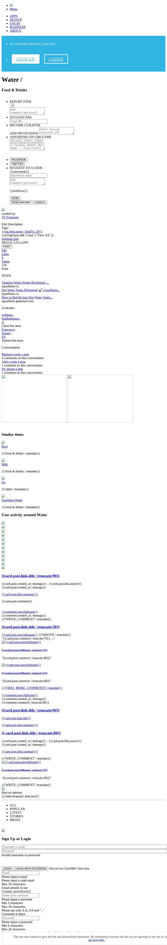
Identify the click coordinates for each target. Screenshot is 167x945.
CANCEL (40, 202)
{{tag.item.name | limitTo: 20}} (22, 231)
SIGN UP (25, 59)
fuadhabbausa (10, 318)
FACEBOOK (18, 159)
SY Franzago (10, 217)
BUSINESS (17, 27)
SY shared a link (12, 369)
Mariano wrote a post (15, 354)
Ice (3, 482)
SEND (15, 198)
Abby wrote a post (13, 361)
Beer (5, 446)
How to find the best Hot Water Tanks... (27, 297)
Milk (5, 464)
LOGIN (15, 23)
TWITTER (17, 164)
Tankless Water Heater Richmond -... (25, 282)
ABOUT (15, 30)
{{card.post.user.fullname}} (20, 635)
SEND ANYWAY (21, 202)
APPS (14, 16)
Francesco (8, 329)
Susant (6, 333)
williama (7, 315)
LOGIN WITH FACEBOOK (31, 868)
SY (4, 337)
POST (7, 246)
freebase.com (10, 239)
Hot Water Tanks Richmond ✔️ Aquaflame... (31, 290)
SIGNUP (16, 19)
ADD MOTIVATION (24, 133)
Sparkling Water (12, 500)
